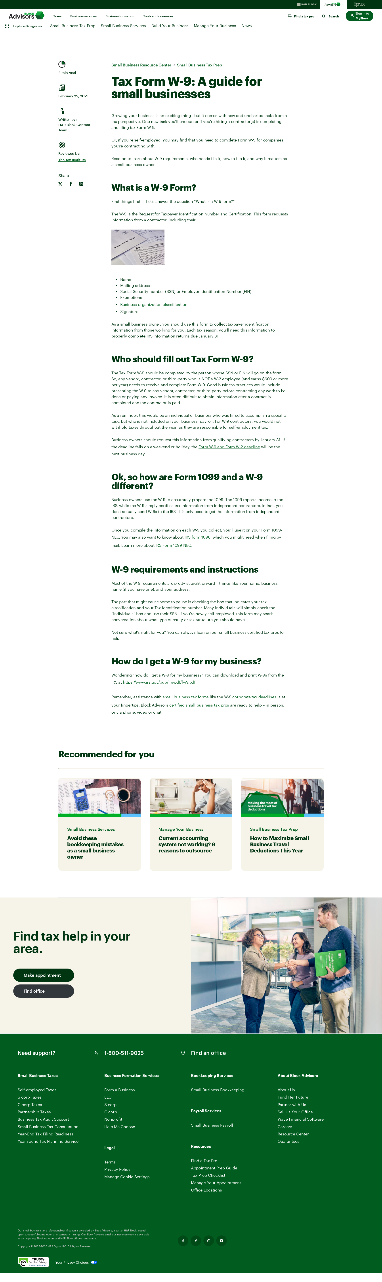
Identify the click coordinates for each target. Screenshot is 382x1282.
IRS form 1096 (197, 537)
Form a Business (119, 1089)
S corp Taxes (30, 1097)
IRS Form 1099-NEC (173, 545)
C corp (110, 1111)
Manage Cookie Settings (127, 1176)
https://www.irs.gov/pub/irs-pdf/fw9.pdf (159, 682)
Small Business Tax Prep (72, 25)
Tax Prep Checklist (208, 1175)
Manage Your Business (215, 25)
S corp (110, 1104)
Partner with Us (292, 1104)
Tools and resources (158, 16)
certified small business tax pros (199, 705)
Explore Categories (27, 26)
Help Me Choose (119, 1126)
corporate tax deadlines (254, 696)
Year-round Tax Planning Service (48, 1141)
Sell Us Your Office (295, 1111)
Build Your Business (169, 25)
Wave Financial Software (301, 1119)
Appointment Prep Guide (214, 1167)
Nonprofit (113, 1119)
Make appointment (42, 975)
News (247, 25)
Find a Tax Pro (204, 1160)
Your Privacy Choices (72, 1262)
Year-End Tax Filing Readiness (45, 1133)
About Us (286, 1089)
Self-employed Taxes (37, 1089)
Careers (285, 1126)
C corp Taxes (30, 1104)
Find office (34, 991)
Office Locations (206, 1190)
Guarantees (288, 1141)
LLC (107, 1097)
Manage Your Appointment (216, 1182)
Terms (110, 1161)
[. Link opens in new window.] (36, 1262)
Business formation (119, 16)
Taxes (57, 16)
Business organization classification (153, 304)
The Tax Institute (72, 160)
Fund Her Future (293, 1097)
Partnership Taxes (34, 1111)
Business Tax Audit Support (43, 1119)
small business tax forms (186, 696)
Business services (83, 16)
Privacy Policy (117, 1169)
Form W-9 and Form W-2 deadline (229, 446)
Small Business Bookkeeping (217, 1089)
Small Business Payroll (212, 1125)
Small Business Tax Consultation (48, 1126)
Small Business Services (123, 25)
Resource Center (293, 1133)
